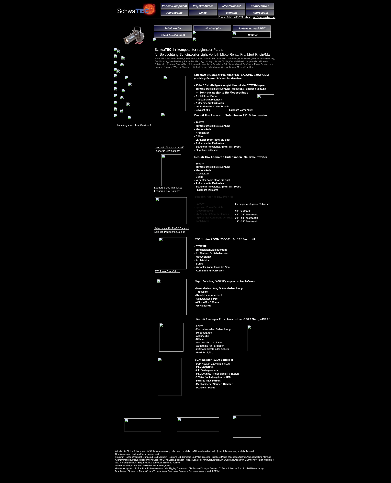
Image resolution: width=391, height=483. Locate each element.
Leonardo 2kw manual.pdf (169, 147)
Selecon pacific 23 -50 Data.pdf (171, 228)
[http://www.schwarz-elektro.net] (247, 436)
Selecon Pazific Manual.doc (169, 231)
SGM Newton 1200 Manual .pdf (213, 363)
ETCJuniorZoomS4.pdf (167, 271)
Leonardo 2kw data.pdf (167, 151)
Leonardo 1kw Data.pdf (167, 191)
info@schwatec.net (264, 17)
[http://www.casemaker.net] (142, 430)
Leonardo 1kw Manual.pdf (168, 187)
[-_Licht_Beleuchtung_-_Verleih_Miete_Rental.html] (134, 43)
